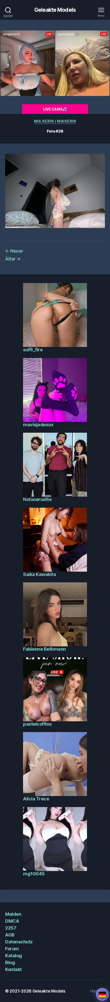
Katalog (13, 955)
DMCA (12, 921)
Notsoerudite (37, 499)
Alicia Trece (36, 798)
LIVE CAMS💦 (55, 109)
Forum (12, 948)
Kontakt (13, 969)
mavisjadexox (38, 424)
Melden (13, 914)
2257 (10, 928)
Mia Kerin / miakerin (55, 121)
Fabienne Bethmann (44, 649)
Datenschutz (19, 941)
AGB (10, 935)
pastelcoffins (37, 724)
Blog (10, 962)
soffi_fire (32, 349)
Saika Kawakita (39, 574)
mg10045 (34, 873)
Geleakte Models (55, 10)
